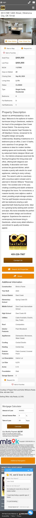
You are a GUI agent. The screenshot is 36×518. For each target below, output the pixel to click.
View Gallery (12, 41)
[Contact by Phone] (29, 2)
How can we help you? (13, 485)
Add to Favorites (10, 53)
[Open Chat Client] (30, 512)
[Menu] (33, 7)
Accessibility (5, 516)
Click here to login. (24, 507)
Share (19, 276)
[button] (2, 31)
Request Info (28, 48)
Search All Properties (19, 269)
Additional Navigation (18, 460)
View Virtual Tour (25, 41)
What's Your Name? (12, 478)
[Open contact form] (34, 2)
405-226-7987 (18, 254)
